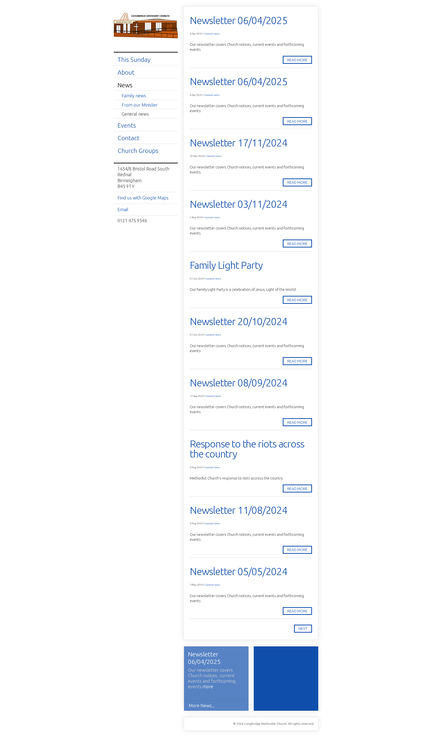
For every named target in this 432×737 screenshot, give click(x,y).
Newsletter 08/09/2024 (239, 382)
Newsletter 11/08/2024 (239, 510)
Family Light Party (226, 265)
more (207, 686)
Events (127, 125)
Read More (297, 60)
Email (123, 209)
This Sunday (134, 59)
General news (135, 113)
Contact (129, 137)
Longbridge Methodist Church (146, 25)
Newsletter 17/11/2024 (239, 142)
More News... (202, 705)
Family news (134, 95)
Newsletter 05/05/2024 (239, 571)
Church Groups (138, 150)
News (125, 85)
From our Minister (140, 104)
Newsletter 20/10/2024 (239, 321)
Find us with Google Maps (143, 197)
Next (303, 628)
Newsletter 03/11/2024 (239, 204)
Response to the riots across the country (247, 448)
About (126, 72)
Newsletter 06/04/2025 (239, 20)
